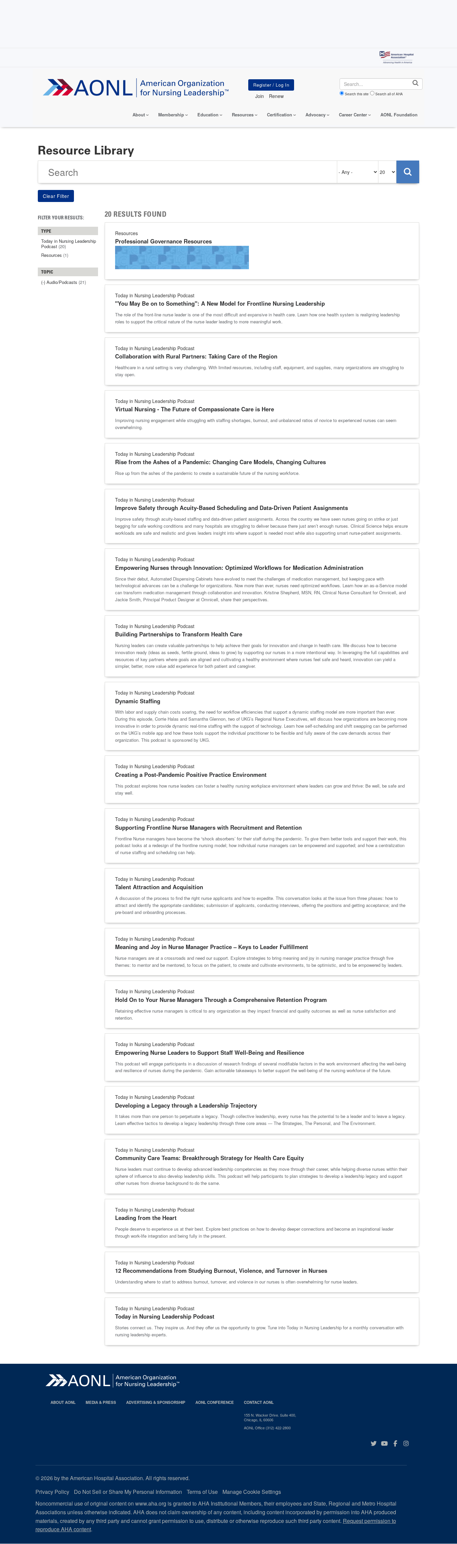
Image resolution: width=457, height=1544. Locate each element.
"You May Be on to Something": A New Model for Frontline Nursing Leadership (220, 303)
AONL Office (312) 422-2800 (267, 1427)
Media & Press (101, 1402)
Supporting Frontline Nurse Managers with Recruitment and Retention (208, 827)
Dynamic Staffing (137, 701)
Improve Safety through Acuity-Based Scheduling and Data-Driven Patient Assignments (231, 508)
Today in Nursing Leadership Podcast (164, 1316)
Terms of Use (202, 1492)
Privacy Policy (52, 1492)
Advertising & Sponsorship (155, 1402)
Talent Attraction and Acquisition (159, 887)
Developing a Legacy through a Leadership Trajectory (186, 1105)
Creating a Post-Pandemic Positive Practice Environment (191, 774)
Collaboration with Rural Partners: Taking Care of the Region (196, 356)
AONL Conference (214, 1402)
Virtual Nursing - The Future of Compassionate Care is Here (194, 409)
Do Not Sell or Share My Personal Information (128, 1492)
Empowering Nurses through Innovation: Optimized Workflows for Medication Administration (239, 567)
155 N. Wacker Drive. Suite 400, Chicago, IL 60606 (270, 1417)
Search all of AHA (389, 94)
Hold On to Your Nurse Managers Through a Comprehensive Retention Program (221, 1000)
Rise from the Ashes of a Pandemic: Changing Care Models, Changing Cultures (220, 462)
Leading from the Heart (146, 1218)
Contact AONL (259, 1402)
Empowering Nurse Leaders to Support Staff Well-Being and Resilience (209, 1052)
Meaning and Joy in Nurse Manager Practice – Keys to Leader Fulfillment (211, 947)
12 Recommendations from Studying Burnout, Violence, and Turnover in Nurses (221, 1270)
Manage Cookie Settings (251, 1492)
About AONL (63, 1402)
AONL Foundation (399, 114)
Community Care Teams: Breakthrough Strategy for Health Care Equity (209, 1158)
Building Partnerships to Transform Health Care (178, 634)
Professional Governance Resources (163, 241)
